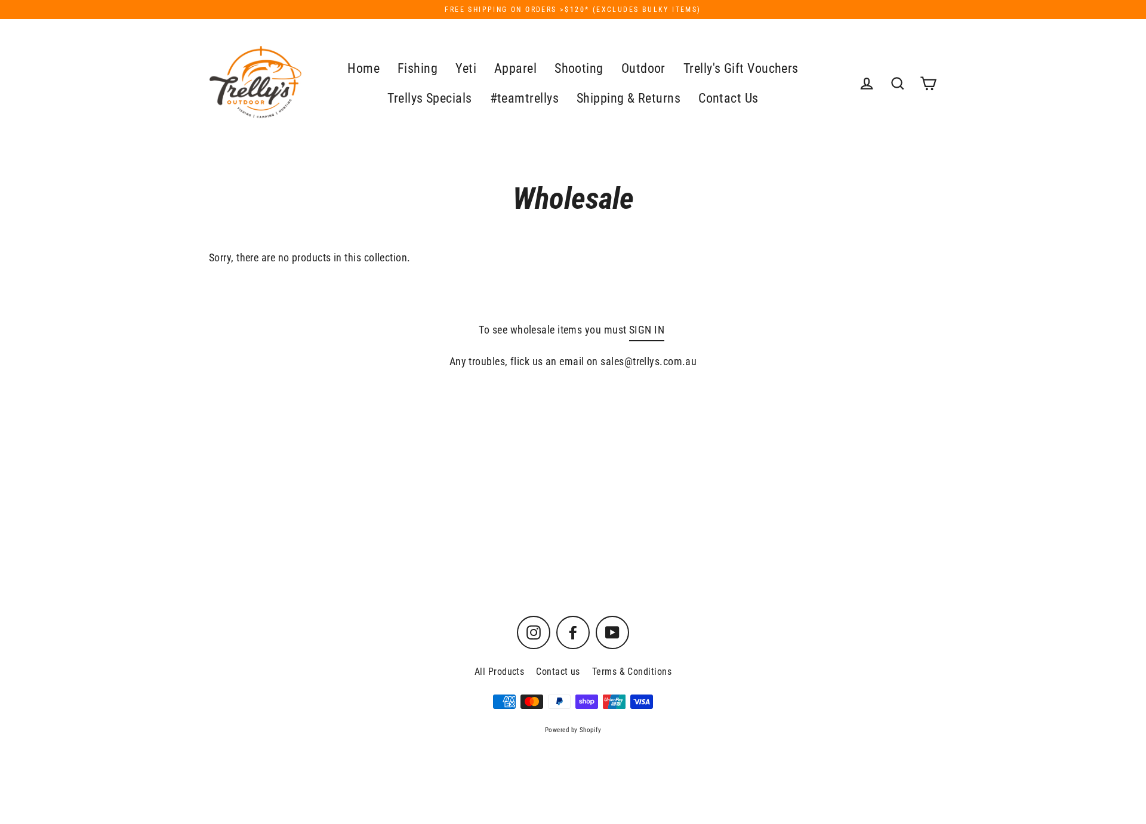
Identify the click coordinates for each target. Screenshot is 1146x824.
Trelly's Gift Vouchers (741, 68)
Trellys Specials (429, 98)
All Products (499, 671)
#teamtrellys (524, 98)
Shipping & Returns (628, 98)
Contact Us (728, 98)
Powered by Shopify (573, 730)
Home (363, 68)
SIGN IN (646, 329)
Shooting (578, 68)
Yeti (465, 68)
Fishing (418, 68)
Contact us (558, 671)
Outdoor (643, 68)
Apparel (515, 68)
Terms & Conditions (631, 671)
